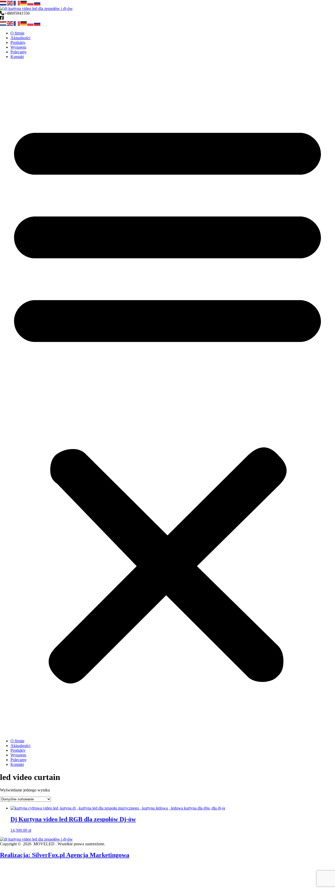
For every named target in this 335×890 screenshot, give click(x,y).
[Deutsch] (23, 3)
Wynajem (18, 47)
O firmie (17, 33)
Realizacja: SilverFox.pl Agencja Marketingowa (64, 855)
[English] (10, 3)
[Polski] (30, 3)
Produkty (18, 42)
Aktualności (20, 38)
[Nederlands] (3, 3)
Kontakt (17, 56)
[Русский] (37, 3)
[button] (167, 398)
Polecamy (18, 52)
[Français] (17, 3)
